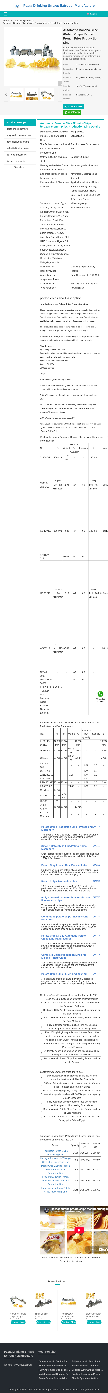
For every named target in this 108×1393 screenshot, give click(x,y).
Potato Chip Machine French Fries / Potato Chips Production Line (55, 1169)
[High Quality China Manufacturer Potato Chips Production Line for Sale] (43, 1301)
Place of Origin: (67, 97)
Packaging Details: (68, 71)
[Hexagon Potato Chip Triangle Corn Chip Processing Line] (18, 1301)
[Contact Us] (100, 696)
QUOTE (96, 827)
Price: (66, 64)
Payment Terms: (67, 79)
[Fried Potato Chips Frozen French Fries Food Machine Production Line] (68, 1301)
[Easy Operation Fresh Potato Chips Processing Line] (94, 1301)
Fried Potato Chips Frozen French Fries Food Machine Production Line (55, 1180)
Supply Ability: (66, 88)
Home (6, 20)
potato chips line (23, 20)
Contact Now (18, 1322)
